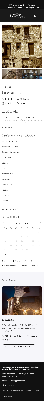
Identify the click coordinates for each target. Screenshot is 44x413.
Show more (7, 127)
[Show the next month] (40, 223)
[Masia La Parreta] (15, 16)
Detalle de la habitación (17, 347)
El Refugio (8, 319)
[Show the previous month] (3, 223)
